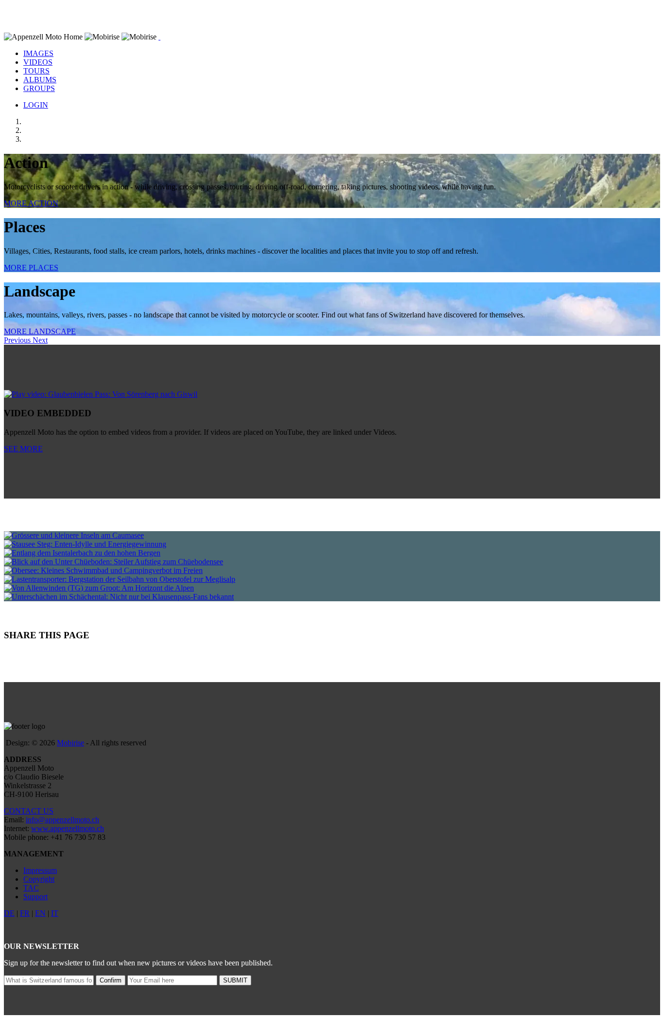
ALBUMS (39, 79)
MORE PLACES (31, 267)
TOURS (36, 71)
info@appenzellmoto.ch (62, 819)
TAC (31, 888)
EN (40, 913)
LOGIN (35, 105)
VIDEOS (37, 62)
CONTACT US (28, 811)
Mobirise (70, 743)
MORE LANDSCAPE (40, 331)
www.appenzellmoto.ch (67, 828)
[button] (18, 340)
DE (9, 913)
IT (54, 913)
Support (35, 896)
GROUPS (39, 88)
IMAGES (38, 53)
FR (25, 913)
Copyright (38, 879)
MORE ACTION (31, 203)
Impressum (40, 870)
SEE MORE (23, 449)
